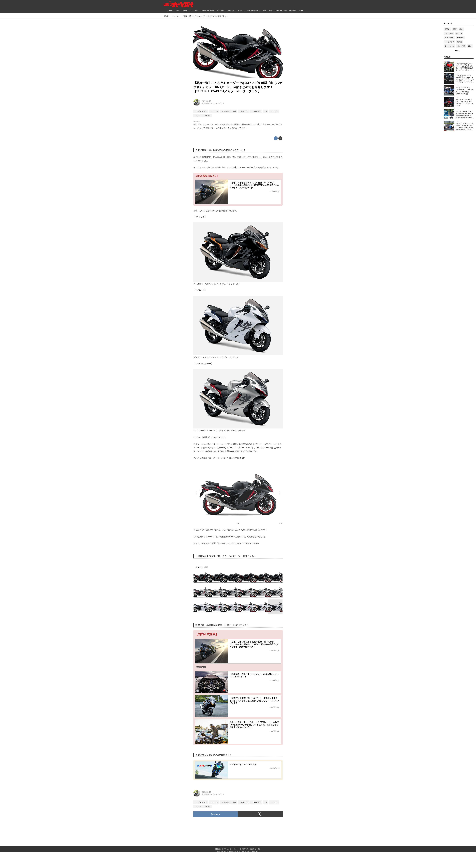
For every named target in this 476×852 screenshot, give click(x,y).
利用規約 (218, 849)
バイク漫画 (449, 33)
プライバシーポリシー (231, 849)
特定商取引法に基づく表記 (251, 849)
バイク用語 (461, 46)
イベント (459, 33)
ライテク (460, 38)
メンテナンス (449, 42)
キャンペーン (449, 38)
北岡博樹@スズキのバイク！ (213, 103)
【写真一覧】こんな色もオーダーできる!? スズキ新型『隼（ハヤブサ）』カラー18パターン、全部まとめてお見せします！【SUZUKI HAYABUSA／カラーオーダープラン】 (237, 87)
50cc (470, 46)
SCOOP (448, 29)
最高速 (459, 42)
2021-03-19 (206, 101)
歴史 (461, 29)
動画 (455, 29)
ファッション (449, 46)
